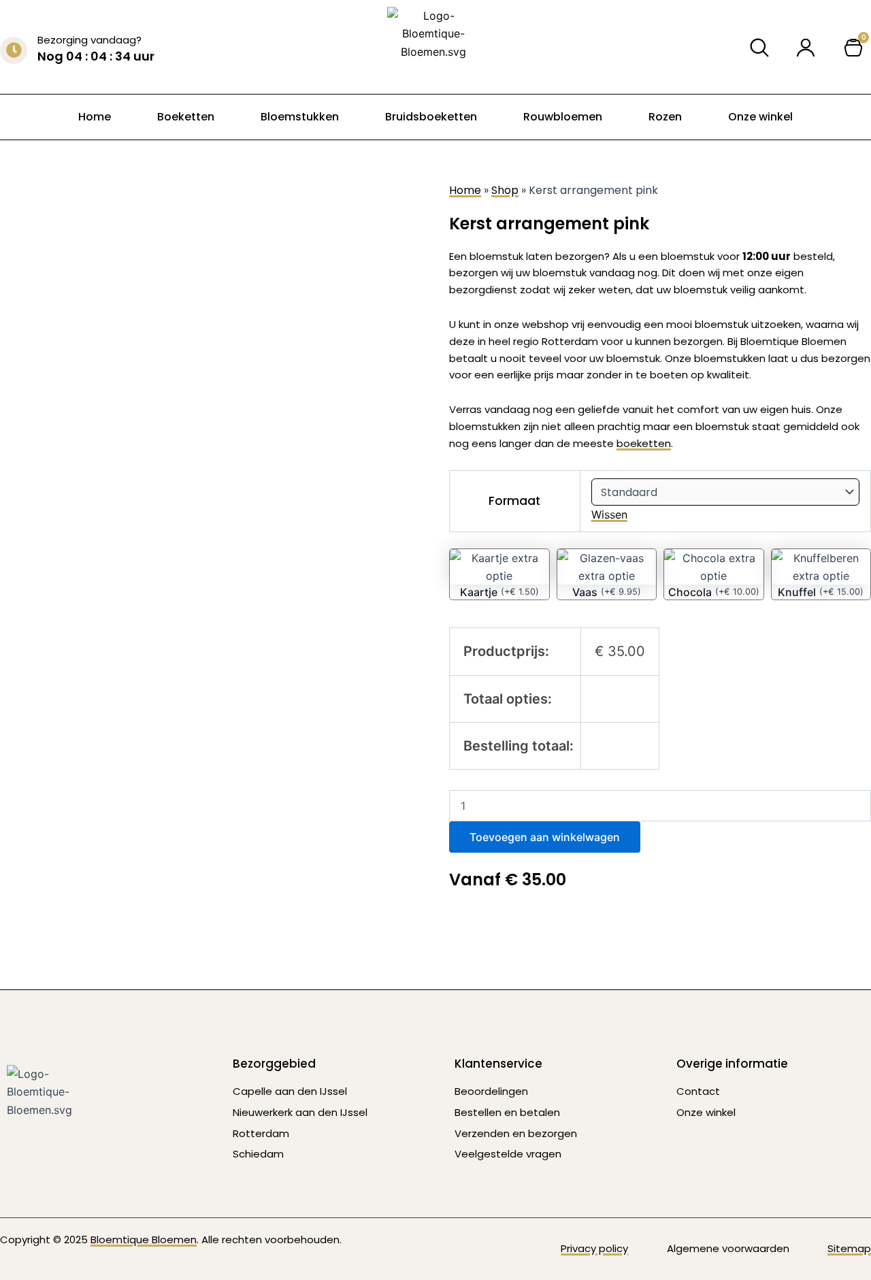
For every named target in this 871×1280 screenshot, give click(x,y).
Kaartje (478, 592)
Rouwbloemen (562, 117)
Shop (505, 190)
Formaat (514, 501)
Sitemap (849, 1248)
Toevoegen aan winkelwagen (545, 837)
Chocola (690, 592)
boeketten (644, 443)
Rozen (665, 117)
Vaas (584, 592)
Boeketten (185, 117)
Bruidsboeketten (431, 117)
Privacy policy (594, 1248)
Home (94, 117)
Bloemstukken (300, 117)
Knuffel (797, 592)
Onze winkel (760, 117)
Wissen (609, 514)
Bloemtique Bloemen (144, 1239)
